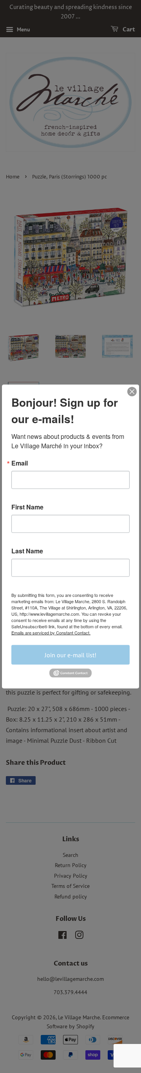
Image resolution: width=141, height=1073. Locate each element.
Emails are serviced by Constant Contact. (50, 632)
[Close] (132, 391)
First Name (27, 507)
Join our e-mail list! (70, 655)
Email (19, 463)
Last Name (27, 551)
